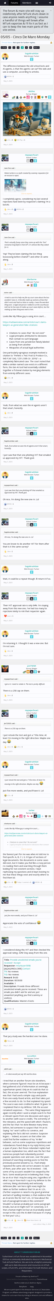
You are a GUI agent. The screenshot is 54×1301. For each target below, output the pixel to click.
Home (5, 3)
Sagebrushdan (31, 53)
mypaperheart (31, 155)
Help (32, 1287)
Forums (14, 2)
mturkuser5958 (23, 965)
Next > (36, 47)
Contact (26, 968)
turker (32, 810)
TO (5, 974)
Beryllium (23, 1286)
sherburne (31, 279)
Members (26, 2)
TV (5, 971)
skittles (31, 91)
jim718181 (31, 666)
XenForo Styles (35, 1283)
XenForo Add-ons (21, 1283)
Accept (17, 962)
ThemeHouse (42, 1279)
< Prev (3, 47)
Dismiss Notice (51, 10)
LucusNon (31, 1056)
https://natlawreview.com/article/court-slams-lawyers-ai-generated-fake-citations (25, 323)
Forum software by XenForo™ (27, 1276)
